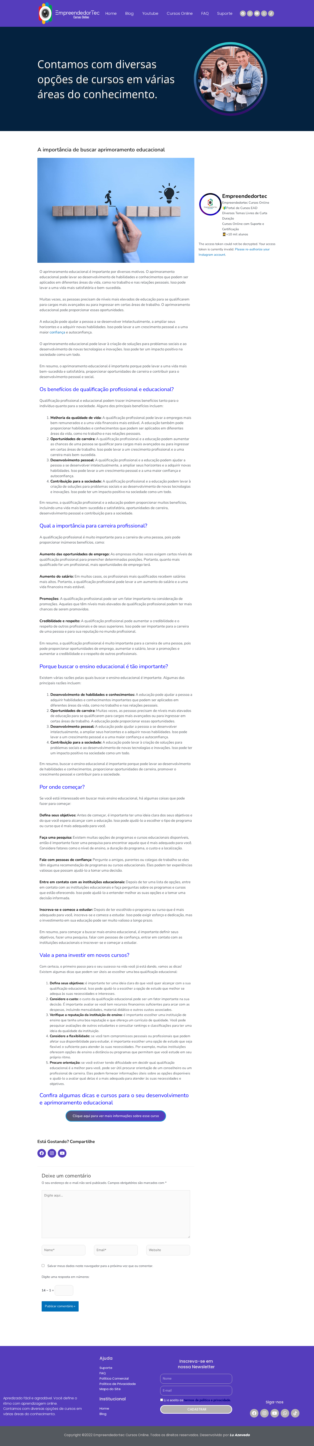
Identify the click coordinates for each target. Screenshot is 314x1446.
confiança (57, 332)
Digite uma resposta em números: (65, 1277)
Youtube (150, 13)
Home (111, 13)
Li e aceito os (197, 1400)
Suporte (224, 13)
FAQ (205, 13)
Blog (129, 13)
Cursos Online (180, 13)
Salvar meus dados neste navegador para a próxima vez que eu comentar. (100, 1266)
